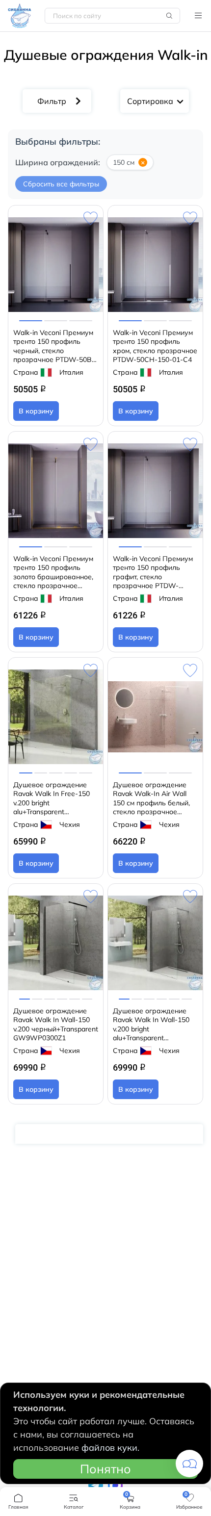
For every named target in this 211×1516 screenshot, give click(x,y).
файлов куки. (110, 1447)
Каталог (198, 16)
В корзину (36, 411)
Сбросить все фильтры (61, 184)
